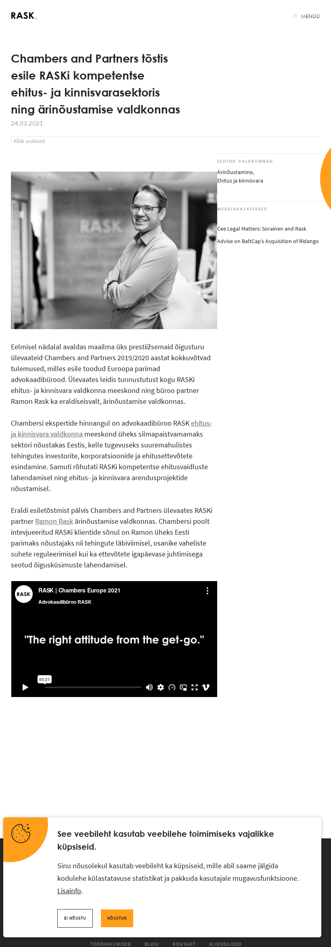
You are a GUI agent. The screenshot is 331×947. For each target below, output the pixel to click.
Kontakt (184, 944)
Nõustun (117, 918)
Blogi (152, 944)
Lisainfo (69, 890)
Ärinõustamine (235, 172)
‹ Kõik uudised (28, 141)
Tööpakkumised (110, 944)
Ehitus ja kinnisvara (240, 180)
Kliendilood (225, 944)
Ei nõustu (75, 918)
